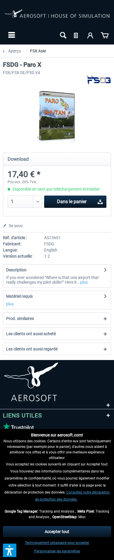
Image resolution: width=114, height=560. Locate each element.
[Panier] (104, 35)
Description (16, 270)
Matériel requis (19, 296)
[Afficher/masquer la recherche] (62, 35)
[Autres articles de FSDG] (98, 80)
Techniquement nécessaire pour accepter (57, 543)
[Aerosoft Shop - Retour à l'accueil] (57, 17)
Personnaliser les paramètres (57, 551)
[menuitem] (11, 35)
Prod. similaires (20, 318)
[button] (9, 550)
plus (84, 282)
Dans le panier (72, 201)
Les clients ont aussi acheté (31, 333)
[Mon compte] (90, 35)
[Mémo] (76, 35)
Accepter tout (57, 531)
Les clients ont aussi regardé (32, 349)
